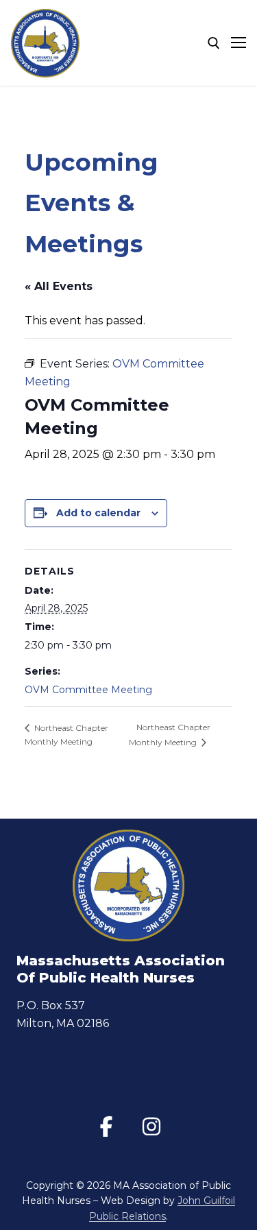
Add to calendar (98, 513)
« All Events (59, 286)
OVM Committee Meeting (88, 690)
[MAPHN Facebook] (106, 1126)
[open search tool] (214, 43)
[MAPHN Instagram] (151, 1126)
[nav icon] (238, 43)
